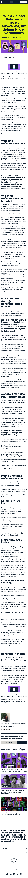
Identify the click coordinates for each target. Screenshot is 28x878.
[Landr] (14, 860)
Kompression (4, 576)
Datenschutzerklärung (7, 869)
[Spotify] (7, 874)
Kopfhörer (11, 91)
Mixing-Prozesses (16, 93)
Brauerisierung (6, 558)
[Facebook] (14, 874)
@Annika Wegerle (5, 729)
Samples (18, 632)
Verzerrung (19, 626)
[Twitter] (17, 874)
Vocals (3, 387)
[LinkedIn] (10, 874)
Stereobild (13, 383)
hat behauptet (20, 595)
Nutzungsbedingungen (20, 869)
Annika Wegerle (6, 37)
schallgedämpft (5, 89)
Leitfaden (3, 291)
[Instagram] (21, 874)
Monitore (3, 91)
